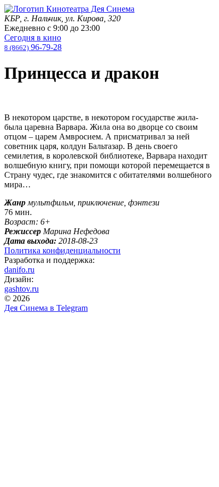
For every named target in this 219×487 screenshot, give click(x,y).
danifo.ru (19, 269)
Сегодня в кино (32, 37)
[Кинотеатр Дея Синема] (69, 8)
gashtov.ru (21, 288)
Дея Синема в (46, 307)
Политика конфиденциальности (62, 250)
